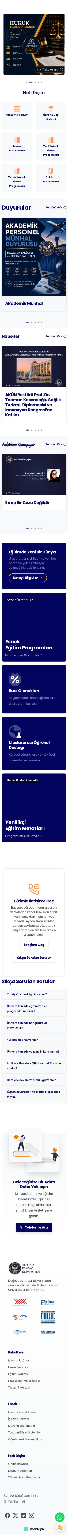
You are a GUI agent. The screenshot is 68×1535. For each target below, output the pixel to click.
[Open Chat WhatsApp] (60, 1517)
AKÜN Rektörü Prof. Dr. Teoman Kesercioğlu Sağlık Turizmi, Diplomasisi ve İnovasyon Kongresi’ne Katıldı (33, 405)
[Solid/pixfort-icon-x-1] (16, 1515)
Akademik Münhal (24, 303)
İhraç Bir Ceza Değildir (27, 503)
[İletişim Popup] (60, 1527)
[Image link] (34, 1529)
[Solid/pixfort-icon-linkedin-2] (24, 1515)
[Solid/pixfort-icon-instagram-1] (32, 1515)
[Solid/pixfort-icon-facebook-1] (7, 1515)
